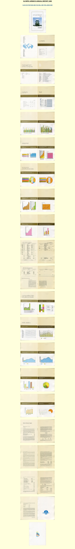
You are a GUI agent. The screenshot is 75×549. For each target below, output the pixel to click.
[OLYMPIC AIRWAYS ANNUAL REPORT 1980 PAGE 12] (28, 211)
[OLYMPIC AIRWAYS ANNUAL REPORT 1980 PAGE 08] (28, 160)
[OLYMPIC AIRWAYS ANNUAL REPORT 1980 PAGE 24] (28, 365)
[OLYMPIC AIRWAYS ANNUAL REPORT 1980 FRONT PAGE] (37, 32)
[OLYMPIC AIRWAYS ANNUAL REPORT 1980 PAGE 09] (46, 160)
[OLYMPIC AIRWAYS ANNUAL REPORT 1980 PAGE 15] (46, 237)
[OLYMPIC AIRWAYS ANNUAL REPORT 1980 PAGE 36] (28, 519)
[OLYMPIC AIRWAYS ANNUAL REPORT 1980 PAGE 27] (46, 391)
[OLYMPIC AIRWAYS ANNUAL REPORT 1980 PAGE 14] (28, 237)
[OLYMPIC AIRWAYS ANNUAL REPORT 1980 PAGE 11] (46, 186)
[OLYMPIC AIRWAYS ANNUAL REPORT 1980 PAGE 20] (28, 314)
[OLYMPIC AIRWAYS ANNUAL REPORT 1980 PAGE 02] (28, 83)
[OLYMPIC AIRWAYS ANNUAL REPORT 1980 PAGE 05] (46, 109)
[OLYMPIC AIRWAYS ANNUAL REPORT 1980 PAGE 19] (46, 288)
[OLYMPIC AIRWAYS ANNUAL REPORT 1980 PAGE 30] (28, 442)
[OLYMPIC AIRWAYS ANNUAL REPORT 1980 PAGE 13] (46, 211)
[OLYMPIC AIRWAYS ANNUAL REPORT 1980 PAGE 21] (46, 314)
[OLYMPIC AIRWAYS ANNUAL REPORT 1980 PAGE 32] (28, 468)
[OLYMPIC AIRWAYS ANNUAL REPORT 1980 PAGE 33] (46, 468)
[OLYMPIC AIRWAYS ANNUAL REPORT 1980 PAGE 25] (46, 365)
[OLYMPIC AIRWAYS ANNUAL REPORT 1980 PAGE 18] (28, 288)
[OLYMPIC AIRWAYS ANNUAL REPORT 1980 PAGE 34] (28, 493)
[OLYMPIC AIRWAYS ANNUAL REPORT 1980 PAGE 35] (46, 493)
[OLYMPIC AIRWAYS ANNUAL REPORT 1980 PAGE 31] (46, 442)
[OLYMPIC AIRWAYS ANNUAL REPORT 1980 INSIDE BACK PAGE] (46, 519)
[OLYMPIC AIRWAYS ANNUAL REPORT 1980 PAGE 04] (28, 109)
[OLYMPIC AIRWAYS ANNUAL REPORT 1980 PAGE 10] (28, 186)
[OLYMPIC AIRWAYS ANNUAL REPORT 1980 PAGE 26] (28, 391)
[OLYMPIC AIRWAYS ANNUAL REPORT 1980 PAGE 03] (46, 83)
